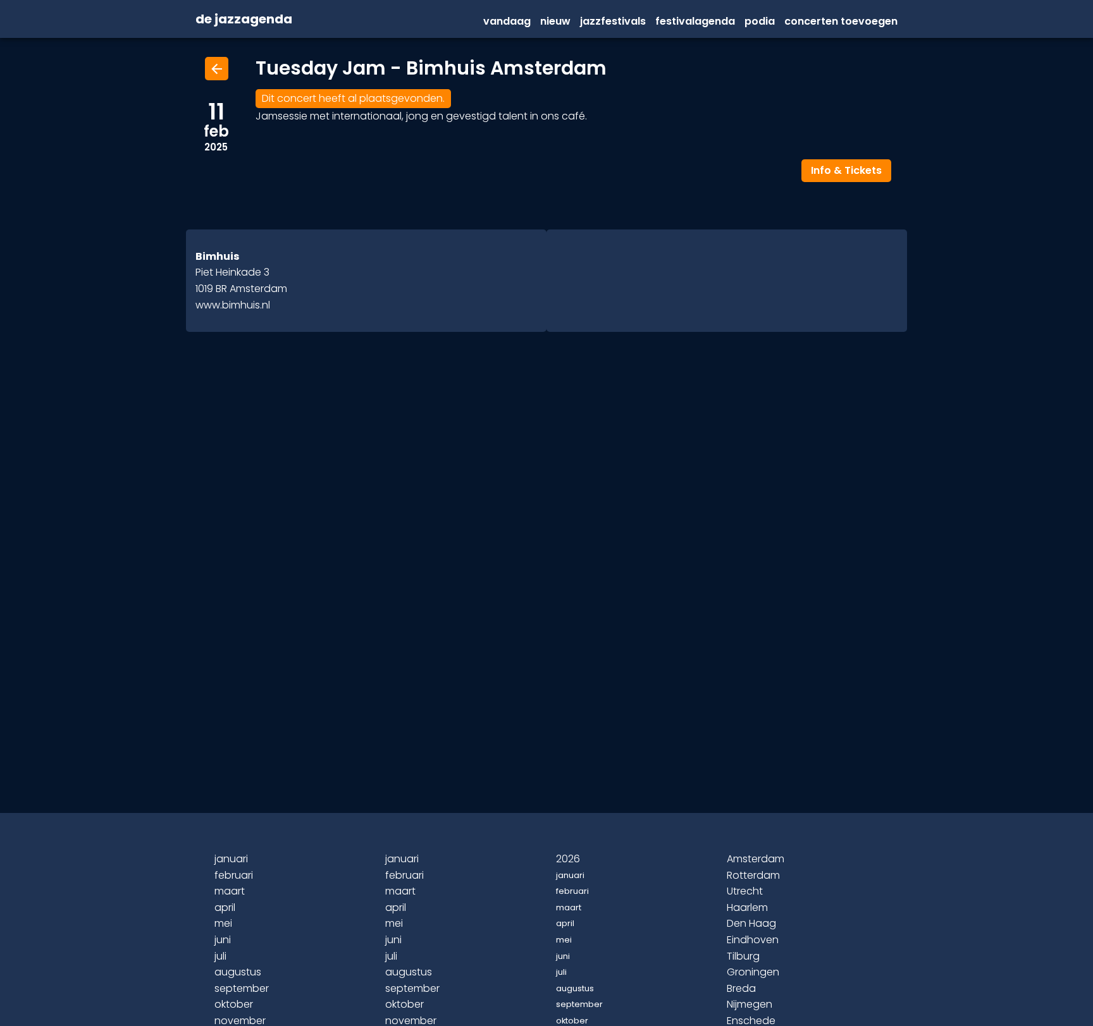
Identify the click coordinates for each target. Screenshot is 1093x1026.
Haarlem (747, 907)
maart (229, 891)
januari (231, 859)
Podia (759, 21)
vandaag (507, 21)
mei (223, 923)
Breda (741, 988)
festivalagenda (695, 21)
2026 (568, 859)
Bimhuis (217, 256)
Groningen (753, 972)
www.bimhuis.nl (232, 305)
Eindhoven (753, 939)
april (224, 907)
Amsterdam (755, 859)
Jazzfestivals (613, 21)
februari (233, 875)
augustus (237, 972)
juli (220, 956)
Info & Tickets (846, 170)
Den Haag (751, 923)
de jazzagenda (243, 19)
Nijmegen (749, 1004)
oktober (233, 1004)
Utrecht (745, 891)
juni (222, 939)
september (241, 988)
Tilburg (743, 956)
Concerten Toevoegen (841, 21)
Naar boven (548, 995)
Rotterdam (753, 875)
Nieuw (555, 21)
